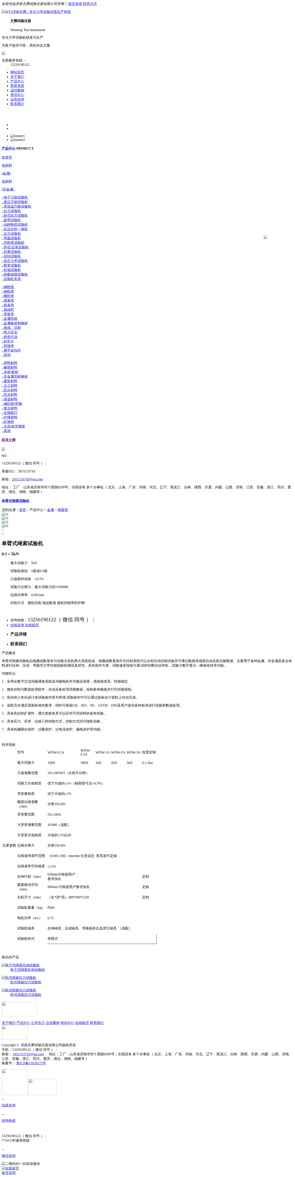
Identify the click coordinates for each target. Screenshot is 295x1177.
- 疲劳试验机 (11, 220)
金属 (50, 510)
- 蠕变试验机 (11, 265)
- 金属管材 (9, 318)
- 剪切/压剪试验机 (15, 247)
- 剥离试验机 (11, 252)
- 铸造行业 (9, 337)
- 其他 (6, 355)
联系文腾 (9, 440)
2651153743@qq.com (27, 479)
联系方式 (90, 4)
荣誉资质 (17, 86)
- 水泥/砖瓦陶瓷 (13, 426)
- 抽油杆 (8, 309)
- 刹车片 (8, 341)
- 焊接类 (8, 346)
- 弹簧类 (8, 314)
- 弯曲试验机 (11, 238)
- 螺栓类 (8, 296)
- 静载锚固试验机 (15, 274)
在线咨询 (17, 625)
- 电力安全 (9, 332)
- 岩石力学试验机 (15, 261)
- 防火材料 (9, 390)
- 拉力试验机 (11, 211)
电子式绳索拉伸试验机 (27, 970)
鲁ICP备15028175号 (31, 1063)
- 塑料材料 (9, 363)
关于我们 (17, 77)
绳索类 (63, 510)
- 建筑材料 (9, 381)
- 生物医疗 (9, 413)
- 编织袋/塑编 (12, 403)
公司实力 (38, 1023)
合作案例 (53, 1023)
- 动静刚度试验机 (15, 224)
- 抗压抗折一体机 (15, 229)
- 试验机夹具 (11, 279)
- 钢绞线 (8, 287)
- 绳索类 (8, 300)
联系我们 (17, 104)
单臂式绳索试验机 (15, 501)
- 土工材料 (9, 385)
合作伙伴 (17, 99)
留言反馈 (75, 4)
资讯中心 (17, 95)
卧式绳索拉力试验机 (25, 982)
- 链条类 (8, 305)
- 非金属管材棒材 (15, 376)
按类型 (7, 157)
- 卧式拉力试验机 (15, 215)
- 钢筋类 (8, 291)
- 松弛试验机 (11, 270)
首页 (22, 510)
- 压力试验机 (11, 233)
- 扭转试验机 (11, 256)
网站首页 (17, 72)
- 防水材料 (9, 394)
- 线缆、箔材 (11, 328)
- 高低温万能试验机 (16, 206)
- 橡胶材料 (9, 367)
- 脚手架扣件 (11, 350)
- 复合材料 (9, 408)
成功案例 (17, 90)
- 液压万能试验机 (15, 202)
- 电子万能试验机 (15, 197)
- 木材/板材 (10, 372)
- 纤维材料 (9, 417)
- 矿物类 (8, 422)
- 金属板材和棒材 (15, 323)
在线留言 (32, 625)
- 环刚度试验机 (13, 243)
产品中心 (17, 81)
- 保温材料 (9, 399)
